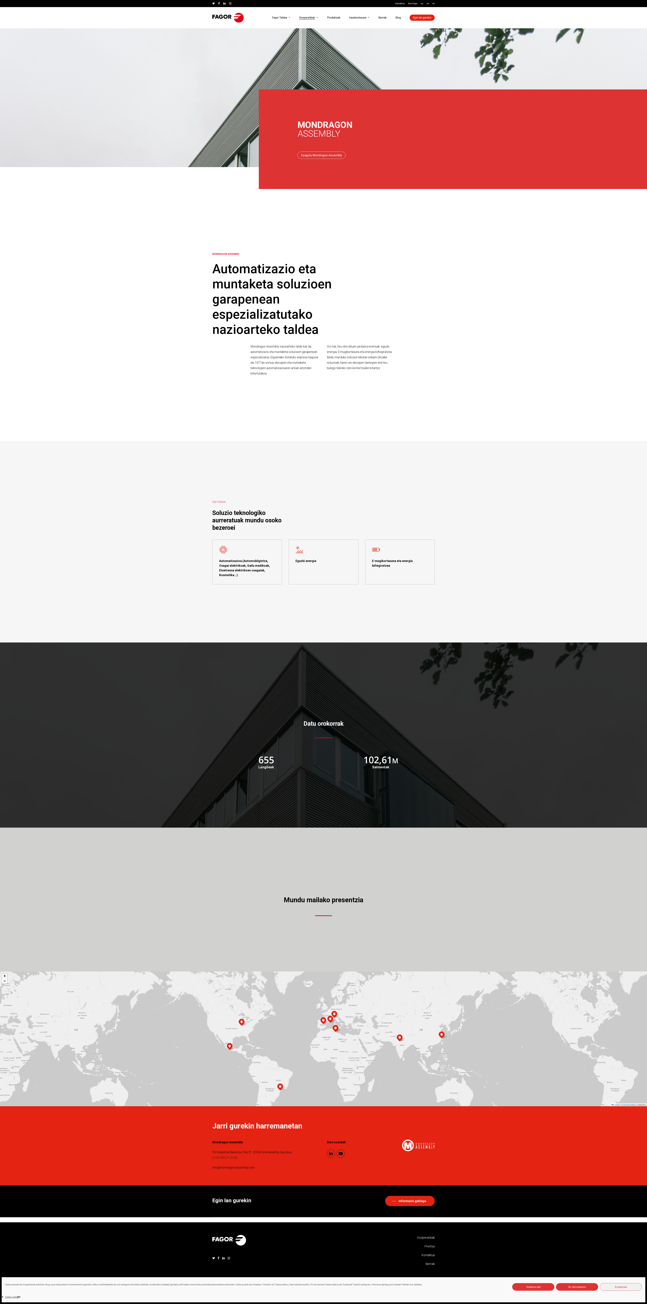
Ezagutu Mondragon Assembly (321, 155)
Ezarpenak (621, 1286)
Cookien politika (12, 1297)
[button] (323, 1020)
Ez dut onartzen (577, 1286)
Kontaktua (428, 1255)
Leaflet (616, 1104)
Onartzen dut (533, 1286)
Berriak (430, 1264)
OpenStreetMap (629, 1104)
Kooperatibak (426, 1237)
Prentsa (429, 1246)
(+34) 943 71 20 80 (224, 1157)
